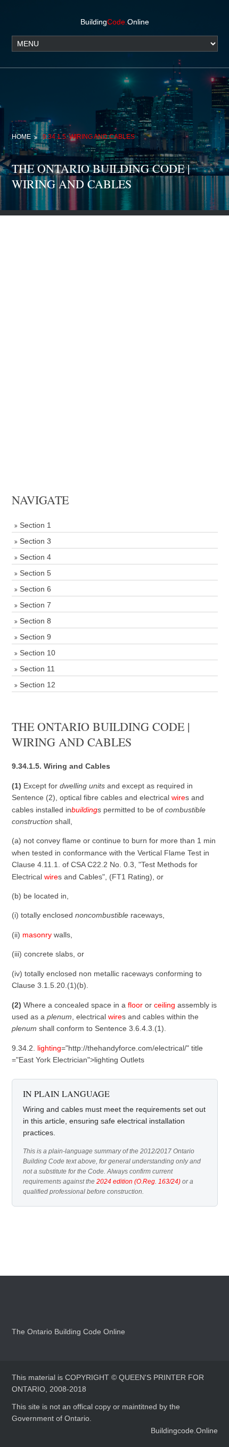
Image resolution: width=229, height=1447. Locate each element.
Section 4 (35, 557)
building (84, 809)
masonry (37, 934)
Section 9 (35, 637)
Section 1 (35, 525)
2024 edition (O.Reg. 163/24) (138, 1181)
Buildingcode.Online (184, 1430)
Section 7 (35, 605)
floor (135, 1005)
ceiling (164, 1005)
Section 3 (35, 541)
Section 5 (35, 573)
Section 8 (35, 621)
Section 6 (35, 589)
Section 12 (37, 684)
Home (21, 136)
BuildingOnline (114, 22)
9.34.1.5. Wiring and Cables (89, 136)
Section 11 (37, 668)
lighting (49, 1048)
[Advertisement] (114, 329)
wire (178, 797)
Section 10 (37, 652)
